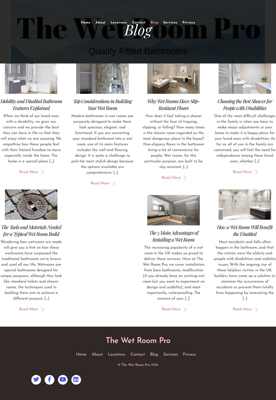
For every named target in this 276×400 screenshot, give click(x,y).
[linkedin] (76, 379)
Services (170, 22)
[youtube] (63, 379)
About (100, 22)
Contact (138, 22)
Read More (28, 172)
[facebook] (50, 379)
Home (86, 22)
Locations (119, 22)
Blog (154, 22)
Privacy (188, 22)
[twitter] (36, 379)
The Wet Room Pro (135, 365)
